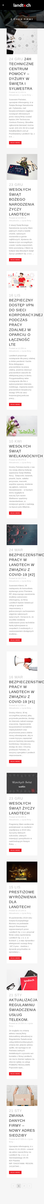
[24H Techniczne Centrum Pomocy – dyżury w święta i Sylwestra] (22, 41)
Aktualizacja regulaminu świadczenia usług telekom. (23, 1010)
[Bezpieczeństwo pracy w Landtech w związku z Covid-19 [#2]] (22, 534)
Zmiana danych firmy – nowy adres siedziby (22, 1125)
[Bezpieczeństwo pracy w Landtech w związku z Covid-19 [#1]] (22, 661)
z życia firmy (25, 95)
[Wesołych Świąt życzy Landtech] (22, 783)
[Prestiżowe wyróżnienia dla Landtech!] (22, 872)
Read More (15, 142)
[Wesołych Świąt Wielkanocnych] (22, 426)
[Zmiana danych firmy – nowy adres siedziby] (22, 1095)
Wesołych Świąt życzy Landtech (22, 808)
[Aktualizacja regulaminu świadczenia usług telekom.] (22, 979)
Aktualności (14, 95)
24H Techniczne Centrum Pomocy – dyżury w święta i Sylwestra (21, 74)
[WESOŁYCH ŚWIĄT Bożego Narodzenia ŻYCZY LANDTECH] (22, 167)
